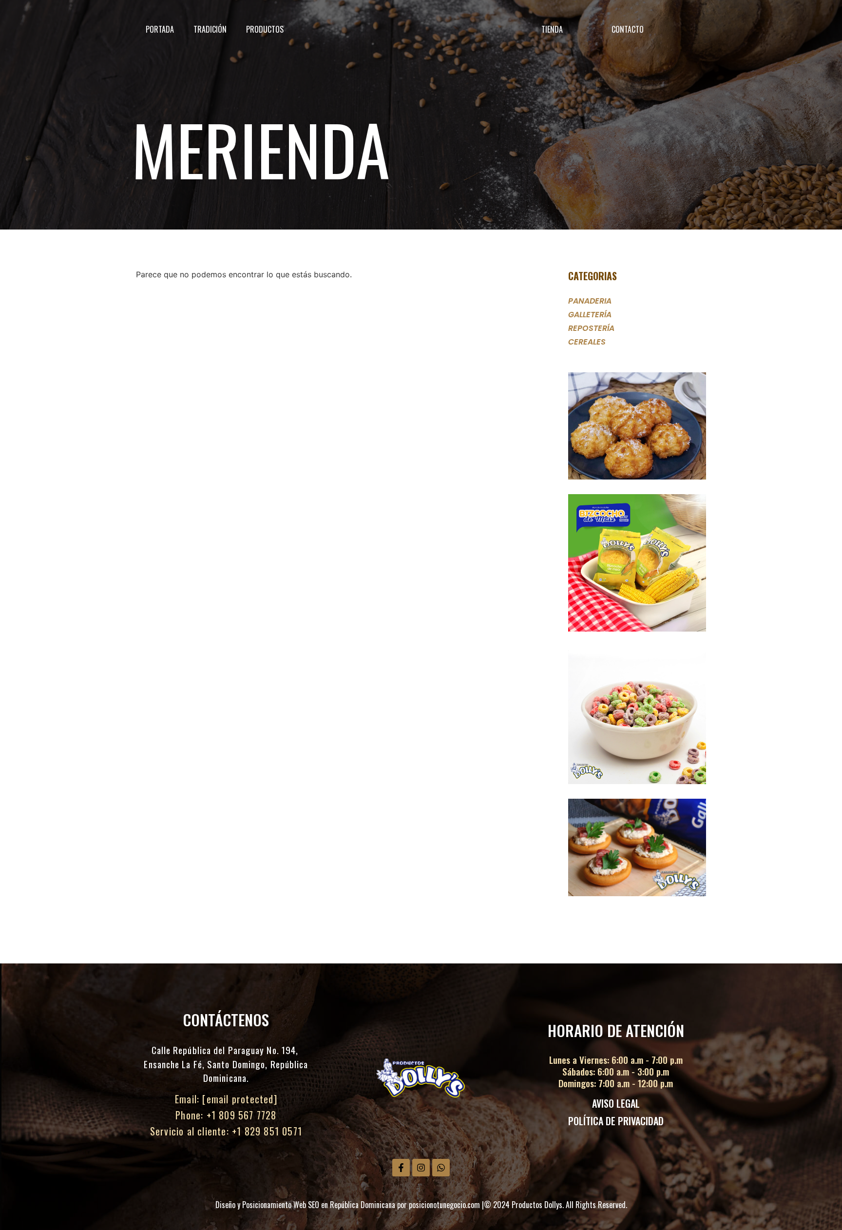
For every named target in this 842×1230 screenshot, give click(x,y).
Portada (160, 29)
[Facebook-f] (401, 1167)
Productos (265, 29)
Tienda (552, 29)
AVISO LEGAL (616, 1103)
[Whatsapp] (441, 1167)
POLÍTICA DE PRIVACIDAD (616, 1121)
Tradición (210, 29)
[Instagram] (421, 1167)
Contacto (628, 29)
